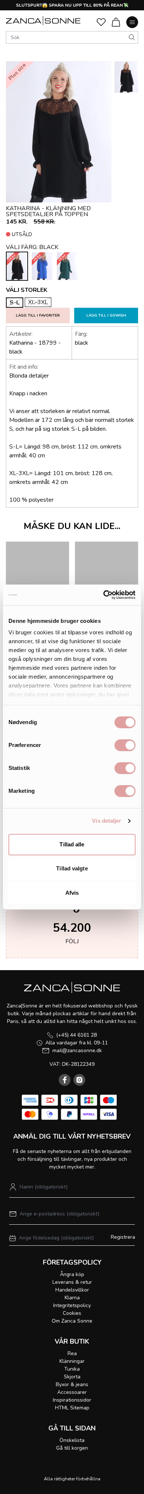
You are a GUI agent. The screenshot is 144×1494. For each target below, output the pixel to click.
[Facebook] (65, 1080)
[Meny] (132, 22)
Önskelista (72, 1440)
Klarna (72, 1297)
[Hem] (43, 20)
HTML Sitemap (72, 1407)
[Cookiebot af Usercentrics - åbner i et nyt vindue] (104, 595)
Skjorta (72, 1376)
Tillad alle (71, 844)
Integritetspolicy (72, 1305)
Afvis (72, 893)
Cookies (72, 1313)
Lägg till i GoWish (106, 315)
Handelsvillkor (72, 1289)
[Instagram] (79, 1080)
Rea (72, 1353)
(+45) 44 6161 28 (76, 1034)
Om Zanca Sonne (72, 1320)
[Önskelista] (101, 22)
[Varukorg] (116, 22)
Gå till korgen (72, 1448)
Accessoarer (72, 1392)
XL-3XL (38, 302)
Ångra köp (72, 1274)
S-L (15, 303)
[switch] (125, 745)
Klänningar (72, 1361)
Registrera (123, 1237)
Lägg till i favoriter (38, 315)
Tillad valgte (72, 868)
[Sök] (131, 37)
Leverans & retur (72, 1282)
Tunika (72, 1368)
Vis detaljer (106, 821)
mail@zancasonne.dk (77, 1050)
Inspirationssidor (72, 1399)
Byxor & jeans (72, 1384)
